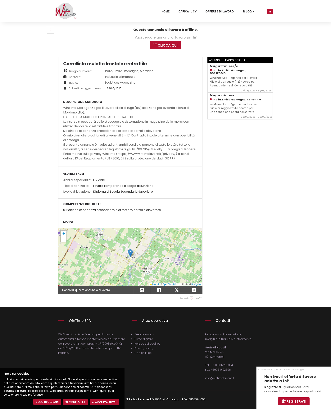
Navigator (196, 284)
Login (249, 11)
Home (165, 11)
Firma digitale (143, 339)
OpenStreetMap (170, 284)
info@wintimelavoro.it (219, 378)
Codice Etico (143, 353)
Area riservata (144, 334)
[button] (50, 30)
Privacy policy (143, 348)
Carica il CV (188, 11)
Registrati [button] (296, 401)
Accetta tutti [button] (105, 402)
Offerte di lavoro (220, 11)
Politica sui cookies (147, 344)
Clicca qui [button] (167, 45)
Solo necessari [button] (47, 402)
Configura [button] (76, 402)
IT (270, 11)
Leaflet (155, 284)
